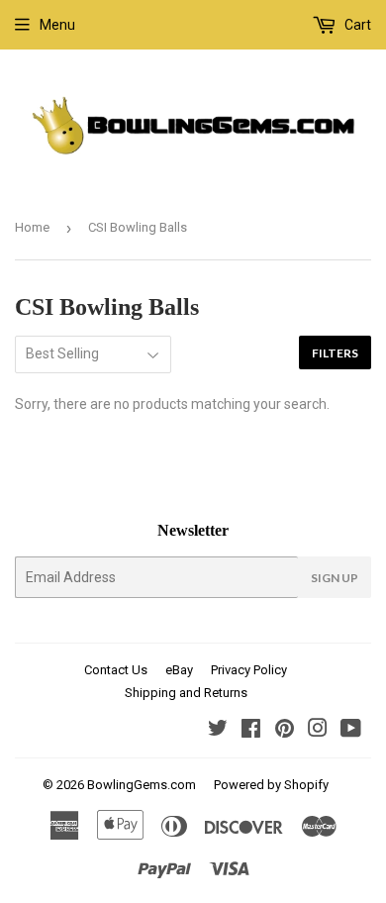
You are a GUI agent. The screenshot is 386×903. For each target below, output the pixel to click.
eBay (179, 669)
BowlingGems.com (141, 784)
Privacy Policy (249, 669)
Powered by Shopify (271, 784)
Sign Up (334, 577)
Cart (356, 25)
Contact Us (115, 669)
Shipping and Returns (186, 692)
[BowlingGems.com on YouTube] (350, 731)
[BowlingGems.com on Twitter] (218, 731)
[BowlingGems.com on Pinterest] (284, 731)
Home (32, 227)
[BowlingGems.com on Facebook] (251, 731)
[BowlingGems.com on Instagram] (318, 731)
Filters (335, 353)
